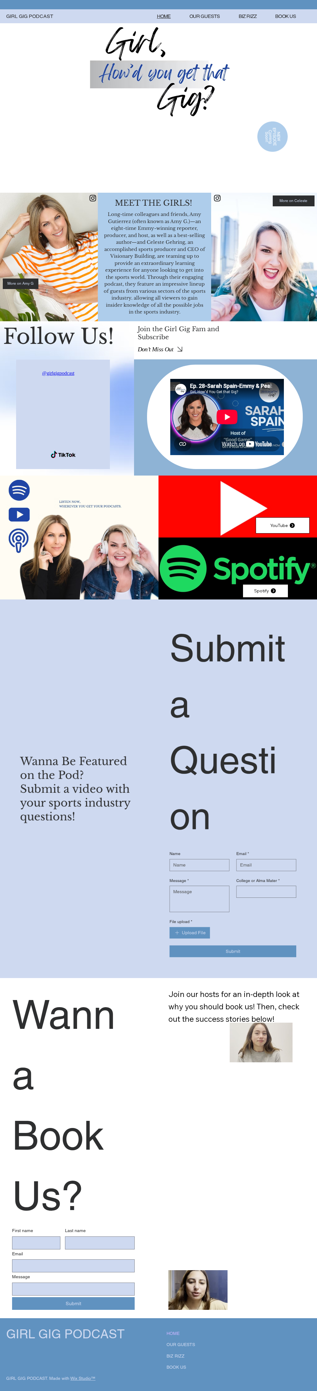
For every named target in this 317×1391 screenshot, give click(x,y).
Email (17, 1253)
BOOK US (176, 1367)
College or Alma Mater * (258, 880)
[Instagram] (93, 198)
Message (21, 1276)
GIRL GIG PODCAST (29, 16)
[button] (216, 1302)
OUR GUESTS (181, 1344)
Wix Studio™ (82, 1378)
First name (22, 1230)
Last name (75, 1230)
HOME (173, 1333)
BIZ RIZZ (176, 1356)
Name (174, 853)
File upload (180, 921)
